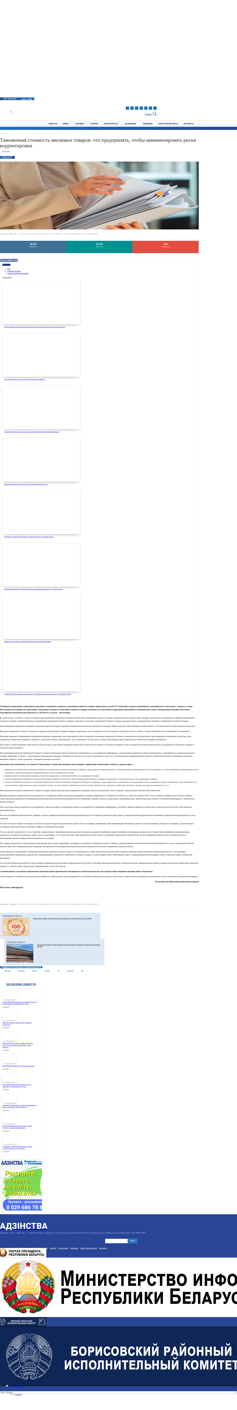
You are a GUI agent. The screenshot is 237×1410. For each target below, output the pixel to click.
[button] (151, 113)
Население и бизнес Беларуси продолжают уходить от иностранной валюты (17, 1127)
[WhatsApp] (132, 896)
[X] (115, 896)
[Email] (141, 896)
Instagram (21, 971)
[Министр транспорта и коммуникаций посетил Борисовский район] (41, 617)
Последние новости (21, 984)
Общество (7, 157)
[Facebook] (127, 108)
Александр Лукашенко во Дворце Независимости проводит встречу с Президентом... (19, 1106)
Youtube (47, 971)
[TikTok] (141, 108)
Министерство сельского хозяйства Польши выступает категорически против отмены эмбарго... (17, 1045)
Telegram (7, 971)
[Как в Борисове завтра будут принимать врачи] (9, 1059)
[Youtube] (150, 108)
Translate (18, 1394)
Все (8, 269)
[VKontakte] (146, 108)
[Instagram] (132, 108)
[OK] (155, 108)
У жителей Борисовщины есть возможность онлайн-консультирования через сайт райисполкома (37, 694)
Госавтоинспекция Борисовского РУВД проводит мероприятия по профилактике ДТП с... (19, 1003)
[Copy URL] (185, 896)
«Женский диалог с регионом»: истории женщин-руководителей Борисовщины (31, 432)
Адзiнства (4, 234)
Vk (58, 971)
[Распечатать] (150, 896)
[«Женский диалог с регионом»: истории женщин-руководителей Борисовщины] (41, 407)
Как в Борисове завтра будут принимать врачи (18, 1066)
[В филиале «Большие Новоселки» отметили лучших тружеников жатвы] (41, 512)
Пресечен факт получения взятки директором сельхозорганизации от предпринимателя (34, 327)
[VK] (168, 896)
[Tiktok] (29, 970)
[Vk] (54, 970)
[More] (194, 896)
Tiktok (34, 971)
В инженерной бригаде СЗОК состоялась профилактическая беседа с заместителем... (33, 589)
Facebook (70, 971)
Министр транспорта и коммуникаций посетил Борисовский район (27, 642)
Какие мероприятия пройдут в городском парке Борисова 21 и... (26, 484)
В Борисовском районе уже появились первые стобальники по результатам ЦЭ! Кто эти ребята (62, 918)
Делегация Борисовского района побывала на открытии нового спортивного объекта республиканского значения (69, 945)
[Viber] (177, 896)
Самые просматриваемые (18, 273)
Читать (33, 242)
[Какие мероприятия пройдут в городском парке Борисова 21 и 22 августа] (41, 460)
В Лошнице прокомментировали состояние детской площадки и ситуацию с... (17, 1147)
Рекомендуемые (14, 271)
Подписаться (165, 242)
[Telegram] (136, 108)
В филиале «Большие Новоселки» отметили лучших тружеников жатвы (29, 537)
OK (82, 971)
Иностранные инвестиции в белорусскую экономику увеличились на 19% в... (16, 1085)
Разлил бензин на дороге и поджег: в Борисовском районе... (24, 379)
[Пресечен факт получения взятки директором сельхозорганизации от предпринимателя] (41, 302)
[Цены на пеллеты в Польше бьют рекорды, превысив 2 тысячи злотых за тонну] (9, 1016)
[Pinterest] (124, 896)
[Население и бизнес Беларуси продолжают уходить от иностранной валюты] (9, 1119)
